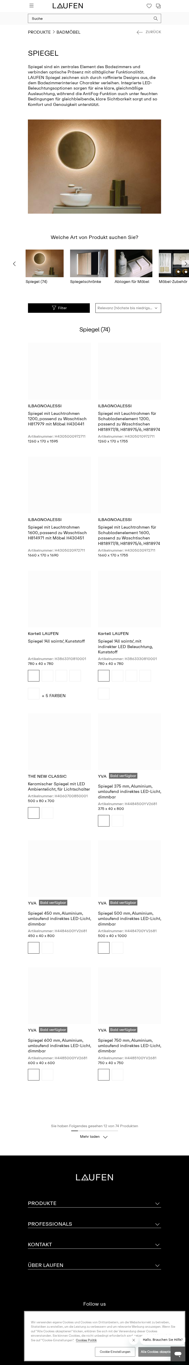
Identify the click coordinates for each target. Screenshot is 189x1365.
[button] (156, 19)
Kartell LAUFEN (43, 633)
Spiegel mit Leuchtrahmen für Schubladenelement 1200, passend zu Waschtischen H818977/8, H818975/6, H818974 (129, 421)
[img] (33, 675)
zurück (153, 32)
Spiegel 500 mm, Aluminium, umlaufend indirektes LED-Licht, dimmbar (129, 919)
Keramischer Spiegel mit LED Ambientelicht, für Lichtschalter (59, 786)
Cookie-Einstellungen (115, 1351)
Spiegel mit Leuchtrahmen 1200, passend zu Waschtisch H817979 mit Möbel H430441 (57, 419)
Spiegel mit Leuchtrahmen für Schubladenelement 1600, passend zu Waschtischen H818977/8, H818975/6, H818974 (129, 535)
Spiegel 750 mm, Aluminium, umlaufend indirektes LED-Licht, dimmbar (129, 1046)
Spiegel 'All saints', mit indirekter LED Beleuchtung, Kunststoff (125, 647)
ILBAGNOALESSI (45, 405)
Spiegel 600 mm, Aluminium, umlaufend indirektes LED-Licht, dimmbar (59, 1046)
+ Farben (54, 695)
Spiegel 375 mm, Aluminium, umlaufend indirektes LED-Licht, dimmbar (129, 792)
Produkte (39, 32)
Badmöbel (68, 32)
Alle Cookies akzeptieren (158, 1351)
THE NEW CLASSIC (47, 776)
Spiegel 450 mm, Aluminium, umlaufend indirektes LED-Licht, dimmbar (59, 919)
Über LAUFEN (45, 1265)
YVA (102, 776)
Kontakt (40, 1244)
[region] (104, 1336)
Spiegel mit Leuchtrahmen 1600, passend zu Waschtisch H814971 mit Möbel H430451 (57, 533)
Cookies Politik (86, 1340)
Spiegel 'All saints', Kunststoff (56, 641)
